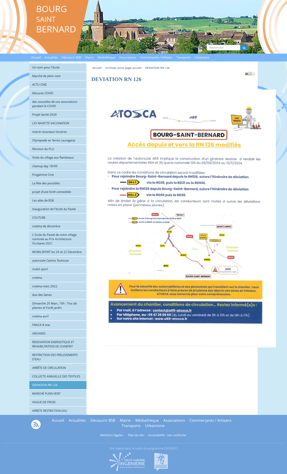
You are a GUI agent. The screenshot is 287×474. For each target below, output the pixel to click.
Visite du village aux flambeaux (53, 157)
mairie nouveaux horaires (49, 132)
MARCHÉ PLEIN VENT (46, 393)
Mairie (89, 57)
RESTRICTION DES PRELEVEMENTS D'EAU (55, 357)
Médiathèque (106, 57)
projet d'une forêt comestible (51, 192)
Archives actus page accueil (123, 68)
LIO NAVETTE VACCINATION (50, 123)
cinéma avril (40, 316)
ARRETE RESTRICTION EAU (49, 411)
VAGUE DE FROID (44, 402)
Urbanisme (201, 57)
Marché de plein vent (46, 76)
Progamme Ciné (43, 175)
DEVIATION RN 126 (45, 385)
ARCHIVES (38, 333)
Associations (127, 57)
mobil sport (40, 269)
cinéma (37, 278)
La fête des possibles (46, 183)
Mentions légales (112, 435)
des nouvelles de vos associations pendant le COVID (54, 104)
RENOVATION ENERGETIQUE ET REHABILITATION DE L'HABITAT (53, 344)
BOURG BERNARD (56, 19)
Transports (183, 57)
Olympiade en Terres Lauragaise (53, 140)
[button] (253, 73)
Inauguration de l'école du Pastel (54, 209)
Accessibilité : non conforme (167, 435)
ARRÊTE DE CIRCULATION (49, 368)
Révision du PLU (43, 149)
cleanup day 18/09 (44, 166)
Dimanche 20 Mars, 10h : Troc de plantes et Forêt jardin (54, 305)
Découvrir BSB (71, 57)
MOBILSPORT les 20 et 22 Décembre (57, 252)
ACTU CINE (39, 85)
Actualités (51, 57)
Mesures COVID (42, 93)
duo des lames (42, 295)
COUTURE (38, 218)
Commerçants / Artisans (156, 57)
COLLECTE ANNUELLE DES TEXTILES (56, 376)
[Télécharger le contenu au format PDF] (250, 73)
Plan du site (136, 435)
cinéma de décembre (46, 226)
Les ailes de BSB (43, 200)
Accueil (36, 57)
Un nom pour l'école (46, 67)
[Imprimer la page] (246, 73)
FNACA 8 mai (41, 325)
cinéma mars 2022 (44, 286)
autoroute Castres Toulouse (50, 260)
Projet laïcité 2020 (44, 115)
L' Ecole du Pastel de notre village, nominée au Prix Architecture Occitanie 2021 (54, 239)
